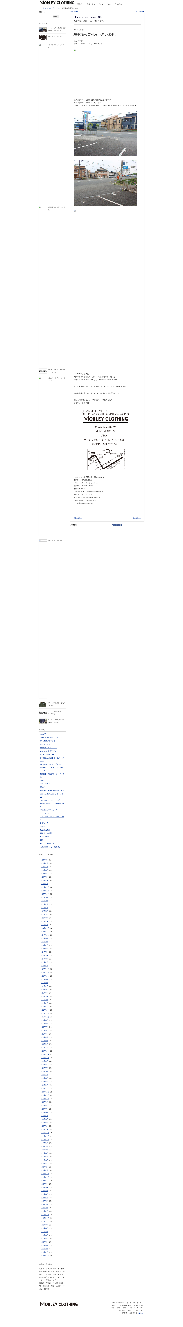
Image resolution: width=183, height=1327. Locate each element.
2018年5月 (44, 1198)
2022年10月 (45, 1017)
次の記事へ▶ (140, 11)
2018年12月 (45, 1174)
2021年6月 (44, 1071)
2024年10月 (45, 935)
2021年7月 (44, 1068)
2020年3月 (44, 1123)
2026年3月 (44, 877)
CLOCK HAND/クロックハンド (52, 737)
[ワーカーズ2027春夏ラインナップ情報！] (43, 711)
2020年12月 (45, 1092)
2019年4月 (44, 1160)
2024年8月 (44, 942)
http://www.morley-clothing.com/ (89, 497)
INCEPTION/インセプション (51, 764)
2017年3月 (44, 1245)
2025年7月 (44, 904)
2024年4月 (44, 955)
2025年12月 (45, 887)
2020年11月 (45, 1095)
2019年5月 (44, 1157)
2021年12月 (45, 1051)
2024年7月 (44, 945)
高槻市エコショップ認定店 (50, 847)
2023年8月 (44, 983)
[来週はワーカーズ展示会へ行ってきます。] (43, 370)
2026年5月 (44, 870)
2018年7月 (44, 1191)
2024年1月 (44, 966)
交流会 (42, 826)
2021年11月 (45, 1054)
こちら (89, 494)
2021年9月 (44, 1061)
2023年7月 (44, 986)
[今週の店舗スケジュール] (43, 36)
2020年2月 (44, 1126)
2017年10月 (45, 1221)
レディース (44, 823)
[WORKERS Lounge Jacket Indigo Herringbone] (43, 720)
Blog (101, 4)
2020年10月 (45, 1099)
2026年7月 (44, 863)
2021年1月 (44, 1088)
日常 (42, 840)
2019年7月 (44, 1150)
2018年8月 (44, 1187)
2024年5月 (44, 952)
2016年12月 (45, 1256)
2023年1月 (44, 1006)
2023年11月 (45, 972)
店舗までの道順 (46, 833)
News (109, 4)
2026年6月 (44, 867)
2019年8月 (44, 1146)
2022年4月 (44, 1037)
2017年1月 (44, 1252)
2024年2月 (44, 962)
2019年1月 (44, 1170)
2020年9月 (44, 1102)
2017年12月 (45, 1215)
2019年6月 (44, 1153)
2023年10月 (45, 976)
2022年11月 (45, 1013)
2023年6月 (44, 989)
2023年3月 (44, 1000)
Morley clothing (87, 503)
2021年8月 (44, 1064)
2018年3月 (44, 1204)
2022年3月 (44, 1041)
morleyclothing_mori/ (89, 500)
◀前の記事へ (74, 11)
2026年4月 (44, 873)
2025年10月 (45, 894)
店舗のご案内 (45, 830)
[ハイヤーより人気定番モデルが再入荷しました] (43, 28)
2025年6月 (44, 908)
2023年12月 (45, 969)
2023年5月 (44, 993)
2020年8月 (44, 1105)
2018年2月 (44, 1208)
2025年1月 (44, 925)
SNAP (42, 787)
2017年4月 (44, 1242)
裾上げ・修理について (48, 843)
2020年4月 (44, 1119)
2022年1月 (44, 1047)
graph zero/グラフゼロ (48, 751)
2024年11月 (45, 931)
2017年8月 (44, 1228)
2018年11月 (45, 1177)
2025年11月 (45, 891)
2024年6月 (44, 949)
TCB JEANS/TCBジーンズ (50, 800)
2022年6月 (44, 1030)
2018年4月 (44, 1201)
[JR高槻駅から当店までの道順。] (43, 207)
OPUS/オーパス (46, 784)
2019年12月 (45, 1133)
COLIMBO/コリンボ (47, 741)
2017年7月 (44, 1232)
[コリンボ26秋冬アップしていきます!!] (43, 703)
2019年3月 (44, 1163)
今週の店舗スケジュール (56, 36)
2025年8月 (44, 901)
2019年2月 (44, 1167)
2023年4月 (44, 996)
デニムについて (46, 813)
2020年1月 (44, 1129)
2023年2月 (44, 1003)
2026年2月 (44, 880)
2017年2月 (44, 1249)
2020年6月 (44, 1112)
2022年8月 (44, 1024)
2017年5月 (44, 1238)
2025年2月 (44, 921)
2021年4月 (44, 1078)
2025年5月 (44, 911)
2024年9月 (44, 938)
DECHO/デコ (45, 744)
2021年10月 (45, 1058)
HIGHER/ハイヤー (47, 754)
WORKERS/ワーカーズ (49, 810)
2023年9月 (44, 979)
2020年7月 (44, 1109)
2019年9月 (44, 1143)
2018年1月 (44, 1211)
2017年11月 (45, 1218)
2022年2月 (44, 1044)
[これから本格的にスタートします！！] (43, 378)
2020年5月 (44, 1116)
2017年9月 (44, 1225)
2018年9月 (44, 1184)
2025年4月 (44, 914)
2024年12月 (45, 928)
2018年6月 (44, 1194)
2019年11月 (45, 1136)
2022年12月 (45, 1010)
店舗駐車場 (44, 837)
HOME (79, 4)
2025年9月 (44, 897)
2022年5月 (44, 1034)
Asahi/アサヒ (45, 734)
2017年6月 (44, 1235)
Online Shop (91, 4)
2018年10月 (45, 1180)
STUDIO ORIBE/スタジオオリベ (52, 790)
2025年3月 (44, 918)
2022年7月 (44, 1027)
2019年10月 (45, 1140)
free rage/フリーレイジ (48, 748)
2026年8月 (44, 860)
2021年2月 (44, 1085)
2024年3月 (44, 959)
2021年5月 (44, 1075)
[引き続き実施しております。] (43, 45)
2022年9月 (44, 1020)
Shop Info (118, 4)
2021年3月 (44, 1082)
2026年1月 (44, 884)
